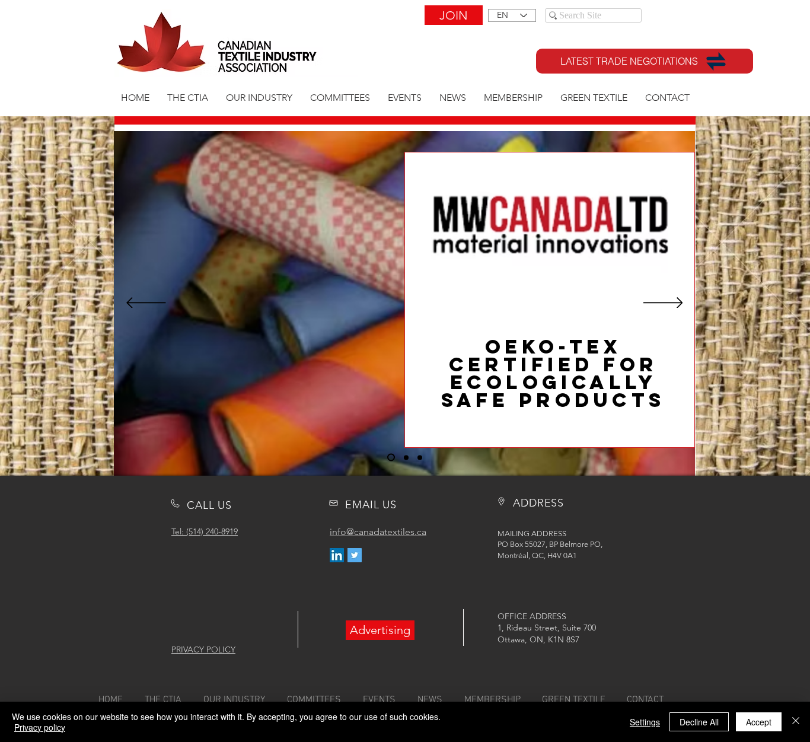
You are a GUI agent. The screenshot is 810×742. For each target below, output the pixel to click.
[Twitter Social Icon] (354, 555)
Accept (758, 722)
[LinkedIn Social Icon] (337, 555)
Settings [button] (645, 722)
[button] (380, 630)
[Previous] (146, 303)
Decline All (699, 722)
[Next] (663, 303)
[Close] (796, 722)
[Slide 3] (419, 457)
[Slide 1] (391, 457)
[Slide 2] (406, 457)
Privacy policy (39, 727)
